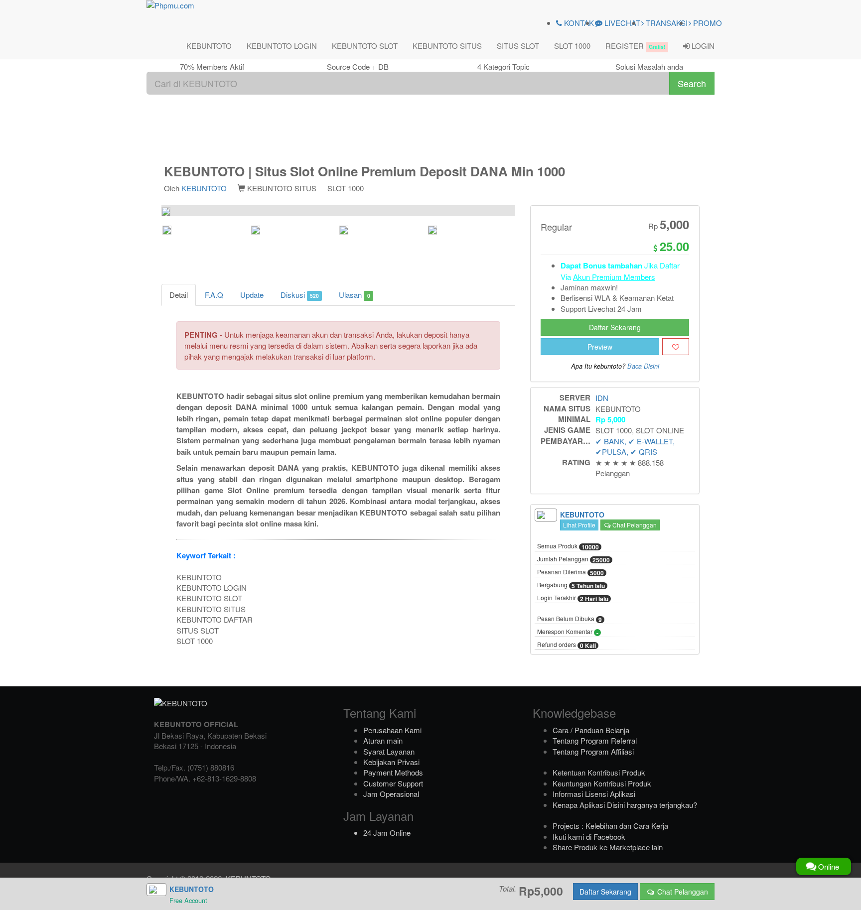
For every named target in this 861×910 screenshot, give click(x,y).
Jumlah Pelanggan (573, 559)
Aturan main (383, 740)
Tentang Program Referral (595, 740)
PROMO (706, 22)
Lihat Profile (579, 524)
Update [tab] (252, 294)
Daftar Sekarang (615, 327)
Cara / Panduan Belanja (591, 730)
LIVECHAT (621, 22)
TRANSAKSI (666, 22)
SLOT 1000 (572, 45)
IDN (601, 397)
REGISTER (635, 45)
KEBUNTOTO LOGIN (282, 45)
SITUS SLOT (518, 45)
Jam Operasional (391, 793)
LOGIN (702, 45)
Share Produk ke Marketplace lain (608, 847)
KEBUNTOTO (209, 45)
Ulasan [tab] (354, 294)
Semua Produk (568, 546)
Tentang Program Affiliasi (593, 751)
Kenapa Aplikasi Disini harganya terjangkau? (625, 804)
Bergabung (571, 585)
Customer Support (393, 783)
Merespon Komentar (567, 632)
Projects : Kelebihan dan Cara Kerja (610, 825)
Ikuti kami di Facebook (589, 836)
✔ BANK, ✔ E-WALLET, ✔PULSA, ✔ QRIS (635, 446)
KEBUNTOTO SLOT (365, 45)
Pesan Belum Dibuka (569, 619)
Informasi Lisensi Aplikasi (594, 793)
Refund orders (566, 645)
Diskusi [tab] (300, 294)
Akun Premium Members (614, 276)
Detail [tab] (178, 294)
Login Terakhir (572, 598)
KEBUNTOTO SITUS (447, 45)
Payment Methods (393, 772)
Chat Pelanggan (634, 524)
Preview (599, 347)
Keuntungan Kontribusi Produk (602, 783)
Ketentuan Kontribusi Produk (599, 772)
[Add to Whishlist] (675, 346)
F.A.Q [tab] (214, 294)
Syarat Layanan (389, 751)
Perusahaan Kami (392, 730)
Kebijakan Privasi (391, 762)
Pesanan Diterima (570, 572)
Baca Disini (643, 366)
